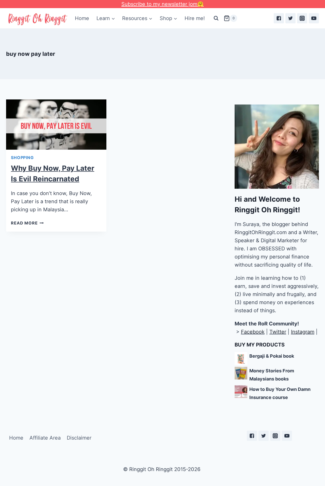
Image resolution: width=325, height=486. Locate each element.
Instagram (302, 332)
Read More (24, 222)
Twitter (277, 332)
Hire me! (195, 18)
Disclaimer (79, 438)
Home (82, 18)
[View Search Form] (216, 18)
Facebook (253, 332)
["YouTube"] (314, 18)
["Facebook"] (279, 18)
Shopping (22, 157)
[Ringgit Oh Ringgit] (37, 19)
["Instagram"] (302, 18)
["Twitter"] (290, 18)
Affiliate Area (45, 438)
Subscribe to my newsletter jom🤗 (162, 4)
